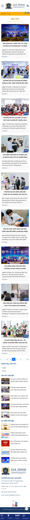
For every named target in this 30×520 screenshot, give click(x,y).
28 (7, 359)
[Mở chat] (26, 508)
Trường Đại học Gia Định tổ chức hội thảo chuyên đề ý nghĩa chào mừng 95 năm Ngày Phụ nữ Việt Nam (15, 119)
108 (27, 359)
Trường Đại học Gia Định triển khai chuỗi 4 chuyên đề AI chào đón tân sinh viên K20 (19, 459)
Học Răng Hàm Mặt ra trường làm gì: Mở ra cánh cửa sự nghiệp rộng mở (15, 156)
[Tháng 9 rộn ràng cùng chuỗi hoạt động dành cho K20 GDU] (5, 435)
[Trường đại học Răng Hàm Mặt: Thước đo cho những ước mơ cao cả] (15, 181)
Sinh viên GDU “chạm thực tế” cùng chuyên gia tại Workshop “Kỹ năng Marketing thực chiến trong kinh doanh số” (15, 45)
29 (10, 359)
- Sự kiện (3, 368)
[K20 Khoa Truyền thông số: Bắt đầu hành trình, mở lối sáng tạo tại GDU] (5, 381)
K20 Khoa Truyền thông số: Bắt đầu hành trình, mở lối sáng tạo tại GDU (19, 380)
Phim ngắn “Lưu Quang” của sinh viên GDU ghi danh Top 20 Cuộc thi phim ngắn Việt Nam (19, 397)
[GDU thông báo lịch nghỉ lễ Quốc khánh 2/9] (5, 443)
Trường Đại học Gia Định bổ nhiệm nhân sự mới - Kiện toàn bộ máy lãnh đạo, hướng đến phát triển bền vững (15, 82)
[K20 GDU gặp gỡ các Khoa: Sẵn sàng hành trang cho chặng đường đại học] (5, 452)
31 (17, 359)
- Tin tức (3, 371)
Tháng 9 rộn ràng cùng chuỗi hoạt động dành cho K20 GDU (19, 434)
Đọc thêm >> (5, 56)
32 (20, 359)
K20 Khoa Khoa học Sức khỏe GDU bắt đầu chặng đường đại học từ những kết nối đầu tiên (19, 406)
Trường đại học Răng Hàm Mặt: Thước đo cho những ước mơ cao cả (15, 193)
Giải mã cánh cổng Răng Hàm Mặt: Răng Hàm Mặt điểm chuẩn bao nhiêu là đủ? (15, 230)
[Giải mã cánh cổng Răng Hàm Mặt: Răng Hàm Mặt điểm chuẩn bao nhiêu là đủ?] (15, 218)
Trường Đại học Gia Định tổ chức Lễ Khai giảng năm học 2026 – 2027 (19, 426)
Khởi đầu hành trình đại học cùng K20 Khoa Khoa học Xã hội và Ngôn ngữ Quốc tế (18, 389)
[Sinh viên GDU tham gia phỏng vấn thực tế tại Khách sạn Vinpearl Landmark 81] (15, 292)
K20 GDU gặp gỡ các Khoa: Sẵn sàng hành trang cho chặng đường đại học (18, 451)
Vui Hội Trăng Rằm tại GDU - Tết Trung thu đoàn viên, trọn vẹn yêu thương (15, 341)
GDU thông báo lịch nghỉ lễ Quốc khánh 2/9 (19, 442)
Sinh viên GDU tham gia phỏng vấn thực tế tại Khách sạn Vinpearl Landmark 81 (15, 304)
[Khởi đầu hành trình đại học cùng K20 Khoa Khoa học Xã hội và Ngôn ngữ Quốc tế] (5, 389)
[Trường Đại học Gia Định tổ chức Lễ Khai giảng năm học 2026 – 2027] (5, 426)
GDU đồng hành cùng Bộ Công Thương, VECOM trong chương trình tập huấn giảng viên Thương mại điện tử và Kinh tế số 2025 (15, 267)
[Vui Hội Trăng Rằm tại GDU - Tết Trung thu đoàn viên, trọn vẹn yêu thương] (15, 329)
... (3, 359)
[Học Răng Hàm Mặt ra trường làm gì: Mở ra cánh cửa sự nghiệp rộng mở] (15, 144)
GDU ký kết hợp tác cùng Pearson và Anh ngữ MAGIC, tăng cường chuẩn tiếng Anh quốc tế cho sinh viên (19, 414)
